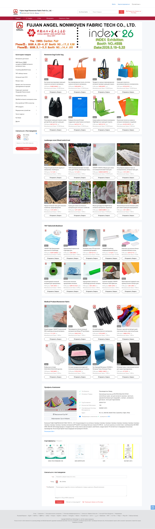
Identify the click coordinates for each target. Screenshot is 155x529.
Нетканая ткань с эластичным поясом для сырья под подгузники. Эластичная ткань (128, 369)
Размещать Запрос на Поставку (93, 502)
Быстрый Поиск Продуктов (106, 513)
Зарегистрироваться (124, 4)
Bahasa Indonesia (133, 515)
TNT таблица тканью (21, 73)
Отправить (60, 502)
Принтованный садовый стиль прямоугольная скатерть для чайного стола (130, 283)
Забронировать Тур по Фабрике (60, 418)
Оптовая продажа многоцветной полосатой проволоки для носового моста (78, 369)
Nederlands (102, 515)
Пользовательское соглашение (54, 513)
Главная (18, 18)
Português (71, 515)
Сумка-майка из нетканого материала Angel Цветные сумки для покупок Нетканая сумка (104, 122)
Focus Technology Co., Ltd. (75, 519)
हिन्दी (108, 515)
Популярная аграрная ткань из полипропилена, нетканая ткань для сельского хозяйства (127, 169)
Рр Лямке (18, 118)
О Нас (39, 18)
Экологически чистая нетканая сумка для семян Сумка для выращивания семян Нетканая (127, 207)
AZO (104, 461)
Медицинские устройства (23, 110)
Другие (18, 121)
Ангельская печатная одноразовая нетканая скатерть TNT (70, 283)
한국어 (91, 515)
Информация (118, 513)
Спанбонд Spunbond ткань (23, 70)
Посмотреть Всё (49, 431)
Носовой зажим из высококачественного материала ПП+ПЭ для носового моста (102, 331)
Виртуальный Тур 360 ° (61, 414)
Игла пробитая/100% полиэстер (25, 103)
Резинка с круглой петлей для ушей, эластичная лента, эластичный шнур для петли (127, 331)
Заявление (41, 513)
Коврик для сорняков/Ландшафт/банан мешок (23, 91)
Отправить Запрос (55, 92)
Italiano (77, 515)
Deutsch (65, 515)
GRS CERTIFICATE (80, 461)
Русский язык (84, 515)
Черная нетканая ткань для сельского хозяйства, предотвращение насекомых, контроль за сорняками (55, 207)
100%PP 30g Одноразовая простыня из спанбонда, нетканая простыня (51, 250)
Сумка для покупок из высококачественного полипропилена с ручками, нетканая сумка (128, 84)
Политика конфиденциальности (72, 513)
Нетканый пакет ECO (22, 77)
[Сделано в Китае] (24, 3)
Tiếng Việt (124, 515)
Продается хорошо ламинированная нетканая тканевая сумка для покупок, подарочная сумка (104, 84)
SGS (109, 416)
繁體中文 (42, 515)
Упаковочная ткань (21, 95)
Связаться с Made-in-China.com (90, 513)
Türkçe (119, 515)
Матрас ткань (19, 81)
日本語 (47, 515)
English (29, 515)
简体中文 (35, 515)
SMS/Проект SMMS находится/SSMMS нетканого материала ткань (24, 64)
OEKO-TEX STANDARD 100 (55, 461)
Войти (114, 4)
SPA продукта (19, 106)
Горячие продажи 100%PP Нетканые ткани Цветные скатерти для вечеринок (110, 283)
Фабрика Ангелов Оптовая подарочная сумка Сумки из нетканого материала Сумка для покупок (79, 122)
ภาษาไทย (113, 515)
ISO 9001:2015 (128, 461)
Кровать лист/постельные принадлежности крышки (23, 85)
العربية (96, 515)
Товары (30, 18)
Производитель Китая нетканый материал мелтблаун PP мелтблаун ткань (78, 331)
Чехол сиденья (20, 114)
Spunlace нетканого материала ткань (26, 99)
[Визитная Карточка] (36, 133)
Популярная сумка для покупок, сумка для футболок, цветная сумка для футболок (55, 122)
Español (59, 515)
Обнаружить (50, 18)
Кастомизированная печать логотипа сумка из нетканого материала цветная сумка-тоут (79, 84)
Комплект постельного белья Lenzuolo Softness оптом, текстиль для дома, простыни (130, 250)
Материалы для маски (22, 58)
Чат (27, 139)
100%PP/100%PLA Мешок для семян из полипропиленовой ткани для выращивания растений (103, 169)
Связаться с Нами (64, 18)
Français (53, 515)
